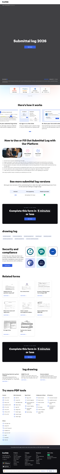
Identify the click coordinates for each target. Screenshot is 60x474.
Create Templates (41, 409)
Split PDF (17, 407)
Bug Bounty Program (29, 464)
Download (6, 437)
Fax (38, 404)
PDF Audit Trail (7, 423)
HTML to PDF (7, 411)
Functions (15, 464)
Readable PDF (7, 430)
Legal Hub (27, 459)
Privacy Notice (27, 457)
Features (15, 463)
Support (26, 462)
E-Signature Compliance (29, 460)
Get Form (30, 47)
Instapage (38, 463)
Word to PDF (6, 397)
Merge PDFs (18, 409)
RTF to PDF (6, 414)
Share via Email (41, 402)
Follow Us (5, 459)
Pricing (15, 460)
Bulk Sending (29, 412)
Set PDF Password (7, 428)
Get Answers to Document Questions (52, 407)
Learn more (7, 265)
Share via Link (40, 400)
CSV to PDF (6, 409)
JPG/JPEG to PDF (7, 404)
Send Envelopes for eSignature (30, 403)
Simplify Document (53, 400)
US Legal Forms (39, 459)
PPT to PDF (6, 407)
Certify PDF (6, 425)
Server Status (16, 459)
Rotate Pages (18, 411)
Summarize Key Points (52, 403)
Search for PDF (7, 432)
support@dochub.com (6, 455)
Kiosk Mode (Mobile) (29, 409)
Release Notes (27, 463)
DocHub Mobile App (40, 456)
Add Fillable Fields (19, 402)
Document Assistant (53, 397)
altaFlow (37, 462)
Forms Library (16, 462)
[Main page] (5, 2)
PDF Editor (16, 455)
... (43, 471)
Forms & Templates (17, 456)
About (26, 455)
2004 (15, 195)
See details (4, 79)
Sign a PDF (29, 397)
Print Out (6, 439)
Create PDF (18, 400)
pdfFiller (37, 457)
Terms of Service (28, 456)
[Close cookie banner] (56, 470)
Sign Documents (17, 457)
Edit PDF (17, 397)
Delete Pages (18, 416)
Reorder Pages (18, 414)
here (48, 447)
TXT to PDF (6, 400)
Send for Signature (30, 400)
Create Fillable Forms (40, 412)
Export (5, 435)
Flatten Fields (18, 404)
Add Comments (41, 397)
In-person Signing (30, 406)
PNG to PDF (6, 402)
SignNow (37, 460)
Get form (30, 219)
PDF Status (40, 407)
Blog (37, 455)
